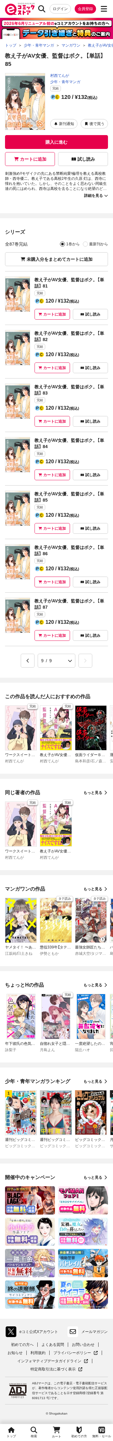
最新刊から (98, 244)
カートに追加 (33, 159)
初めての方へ (22, 1344)
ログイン (60, 9)
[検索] (42, 9)
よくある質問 (52, 1344)
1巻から (73, 244)
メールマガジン (94, 1332)
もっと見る (92, 792)
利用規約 (38, 1353)
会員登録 (85, 9)
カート (56, 1436)
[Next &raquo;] (85, 661)
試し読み (86, 159)
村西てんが (59, 75)
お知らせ (15, 1353)
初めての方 (79, 1436)
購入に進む (56, 142)
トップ (11, 1436)
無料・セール (101, 1436)
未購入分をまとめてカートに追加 (60, 259)
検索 (34, 1436)
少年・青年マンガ (65, 82)
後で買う (97, 124)
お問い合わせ (83, 1344)
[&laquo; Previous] (28, 661)
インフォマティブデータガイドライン (49, 1361)
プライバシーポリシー (75, 1353)
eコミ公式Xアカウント (33, 1333)
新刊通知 (66, 124)
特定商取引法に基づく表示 (56, 1369)
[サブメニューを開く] (104, 9)
